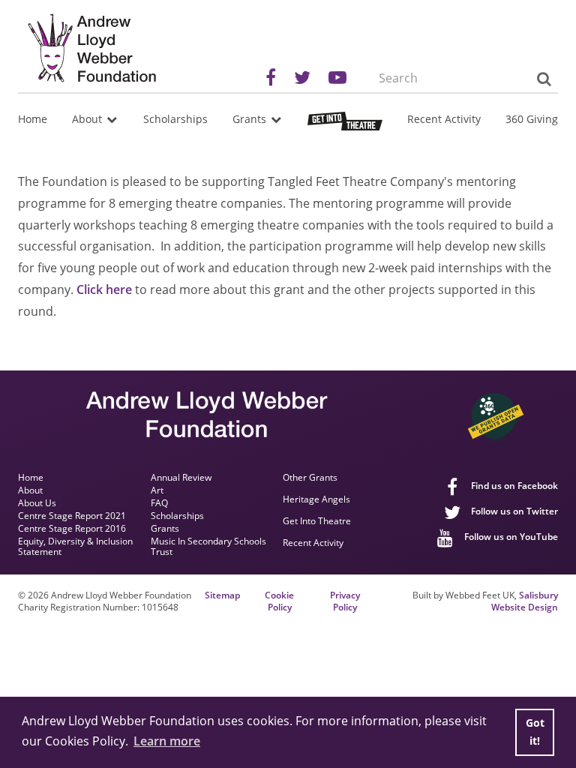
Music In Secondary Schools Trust (208, 546)
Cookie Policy (279, 602)
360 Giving (532, 119)
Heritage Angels (316, 500)
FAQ (159, 503)
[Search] (543, 78)
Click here (104, 289)
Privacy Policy (345, 602)
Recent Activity (444, 119)
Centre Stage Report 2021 (72, 516)
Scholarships (175, 119)
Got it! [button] (535, 732)
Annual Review (181, 477)
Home (32, 119)
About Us (37, 503)
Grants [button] (250, 119)
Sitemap (222, 596)
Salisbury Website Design (524, 601)
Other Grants (310, 478)
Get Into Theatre (317, 521)
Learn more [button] (167, 741)
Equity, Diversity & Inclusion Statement (75, 546)
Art (157, 490)
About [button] (88, 119)
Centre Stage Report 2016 (72, 529)
